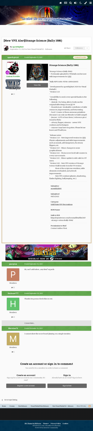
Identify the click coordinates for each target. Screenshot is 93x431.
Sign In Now (67, 386)
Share (68, 48)
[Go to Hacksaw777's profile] (13, 304)
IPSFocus (38, 423)
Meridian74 (13, 328)
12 (14, 288)
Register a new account (26, 386)
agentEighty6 (13, 57)
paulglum (13, 264)
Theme (45, 423)
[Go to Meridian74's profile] (13, 339)
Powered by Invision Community (46, 427)
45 (14, 317)
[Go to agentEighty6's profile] (6, 48)
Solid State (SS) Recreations (61, 204)
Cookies (65, 423)
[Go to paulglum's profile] (13, 274)
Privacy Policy (56, 423)
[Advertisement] (46, 31)
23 (14, 94)
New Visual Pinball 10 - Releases (39, 49)
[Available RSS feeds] (89, 406)
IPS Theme (28, 423)
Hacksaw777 (13, 293)
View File (37, 85)
